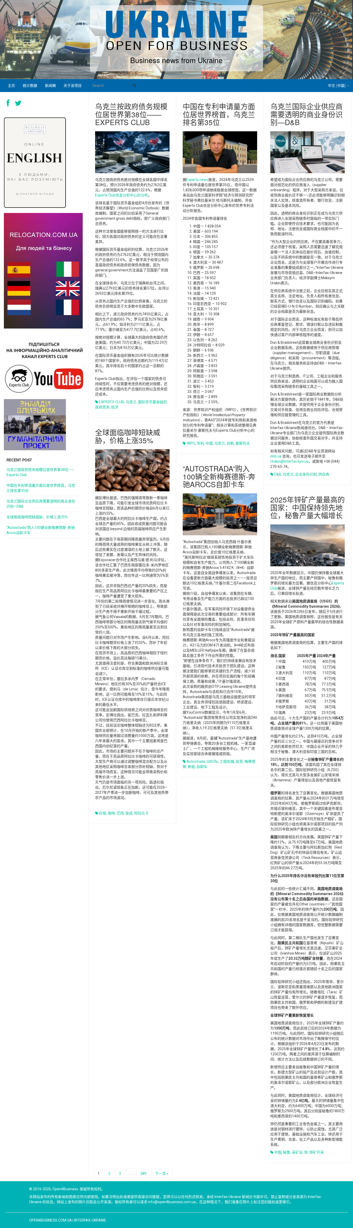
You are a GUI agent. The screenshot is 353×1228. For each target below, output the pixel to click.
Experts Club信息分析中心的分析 (121, 195)
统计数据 (30, 85)
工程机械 (227, 761)
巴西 (120, 813)
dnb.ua (275, 456)
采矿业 (297, 1152)
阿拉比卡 (141, 813)
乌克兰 (131, 402)
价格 (102, 813)
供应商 (323, 474)
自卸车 (201, 767)
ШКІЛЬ (212, 761)
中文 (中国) (337, 85)
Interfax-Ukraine (90, 1220)
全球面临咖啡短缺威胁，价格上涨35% (127, 436)
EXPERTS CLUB (111, 402)
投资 (239, 761)
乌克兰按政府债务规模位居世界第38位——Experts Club (131, 114)
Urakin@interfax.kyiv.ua (289, 461)
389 (143, 1173)
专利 (200, 443)
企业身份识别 (306, 474)
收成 (129, 813)
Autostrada (196, 761)
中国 (209, 443)
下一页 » (161, 1173)
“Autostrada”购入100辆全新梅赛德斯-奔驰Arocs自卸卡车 (219, 476)
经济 (114, 407)
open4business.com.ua (50, 1220)
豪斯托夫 (242, 443)
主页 (11, 85)
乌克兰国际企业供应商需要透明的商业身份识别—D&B (306, 114)
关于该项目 (73, 85)
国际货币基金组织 (152, 402)
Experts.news (197, 180)
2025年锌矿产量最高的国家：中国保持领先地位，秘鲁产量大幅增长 (307, 507)
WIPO (191, 443)
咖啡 (111, 813)
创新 (230, 443)
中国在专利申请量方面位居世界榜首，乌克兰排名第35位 (219, 114)
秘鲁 (286, 1152)
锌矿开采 (316, 1152)
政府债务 (102, 407)
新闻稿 (50, 85)
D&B (277, 474)
